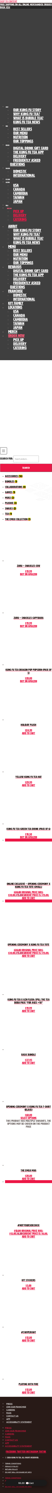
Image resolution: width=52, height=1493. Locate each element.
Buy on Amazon (28, 574)
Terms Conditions (13, 1463)
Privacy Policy (11, 1466)
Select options (29, 1117)
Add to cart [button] (28, 733)
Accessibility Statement (19, 1422)
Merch (7, 205)
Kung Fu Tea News (26, 122)
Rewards (7, 145)
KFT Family (8, 179)
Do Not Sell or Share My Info (18, 1472)
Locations (8, 182)
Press (9, 1404)
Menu (7, 126)
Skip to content (8, 1)
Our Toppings (23, 141)
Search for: (6, 458)
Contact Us (12, 1416)
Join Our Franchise (16, 1407)
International (24, 175)
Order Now (9, 208)
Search (26, 467)
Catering (20, 219)
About (7, 107)
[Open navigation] (3, 450)
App (8, 1419)
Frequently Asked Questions (25, 162)
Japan (17, 201)
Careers (10, 1410)
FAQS (8, 1413)
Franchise (8, 168)
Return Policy (11, 1469)
